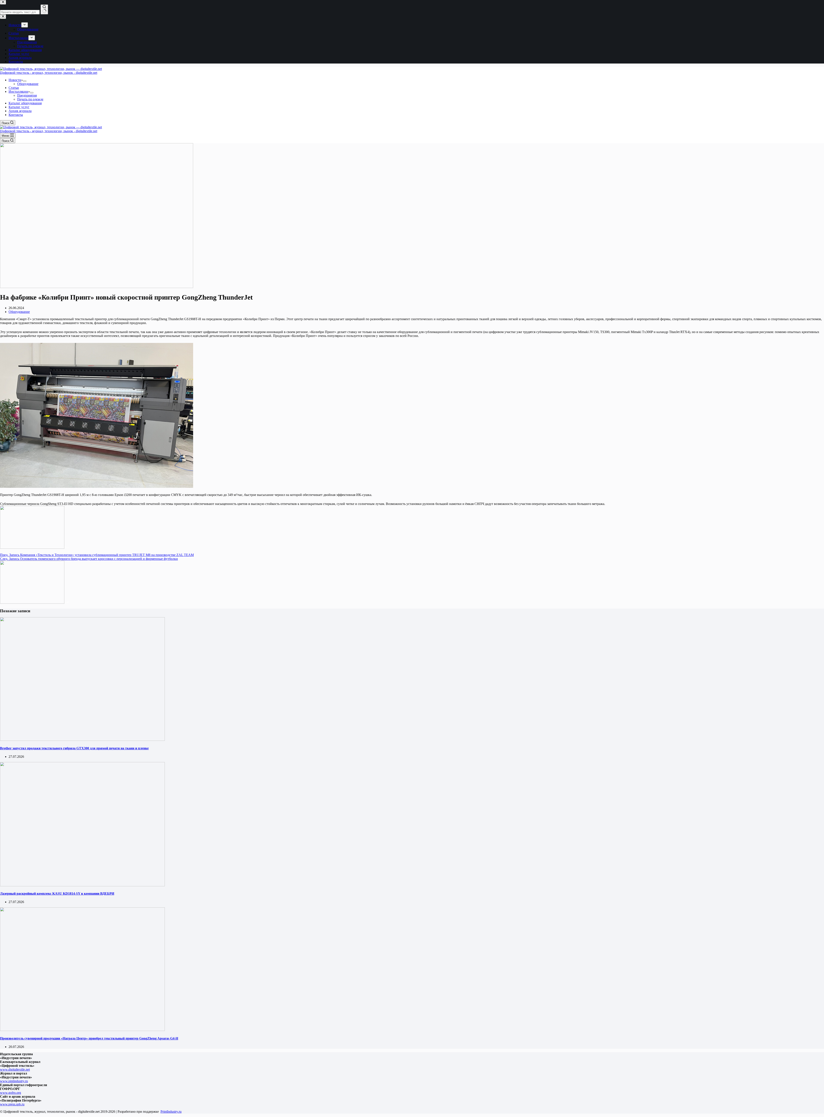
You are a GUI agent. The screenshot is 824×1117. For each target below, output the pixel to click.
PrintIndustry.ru (171, 1111)
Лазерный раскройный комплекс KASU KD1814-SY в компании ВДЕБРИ (57, 893)
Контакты (16, 115)
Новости (15, 80)
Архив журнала (20, 111)
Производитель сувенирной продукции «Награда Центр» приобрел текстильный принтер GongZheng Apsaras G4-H (89, 1038)
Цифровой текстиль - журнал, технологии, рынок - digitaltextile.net (48, 72)
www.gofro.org (10, 1092)
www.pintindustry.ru (14, 1081)
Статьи (14, 87)
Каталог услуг (19, 107)
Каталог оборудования (25, 103)
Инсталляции (18, 91)
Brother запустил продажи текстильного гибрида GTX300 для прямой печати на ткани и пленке (74, 748)
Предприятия (27, 95)
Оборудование (27, 84)
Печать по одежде (30, 99)
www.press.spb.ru (12, 1104)
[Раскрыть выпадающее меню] (24, 81)
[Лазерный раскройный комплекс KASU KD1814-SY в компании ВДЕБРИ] (82, 885)
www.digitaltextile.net (15, 1069)
